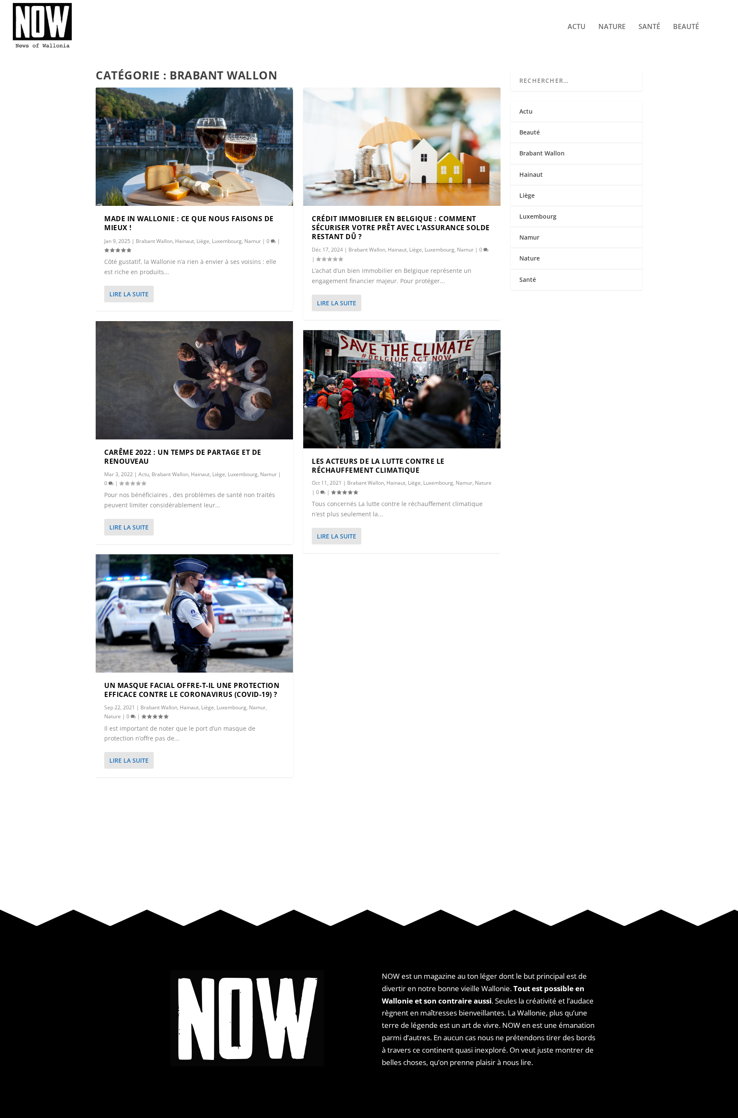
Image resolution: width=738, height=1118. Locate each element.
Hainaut (184, 241)
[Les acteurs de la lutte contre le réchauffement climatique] (402, 389)
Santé (649, 27)
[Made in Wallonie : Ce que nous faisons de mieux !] (194, 147)
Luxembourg (227, 241)
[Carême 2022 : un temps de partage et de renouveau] (194, 380)
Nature (612, 27)
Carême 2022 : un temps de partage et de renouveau (182, 457)
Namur (252, 241)
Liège (202, 241)
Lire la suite (129, 294)
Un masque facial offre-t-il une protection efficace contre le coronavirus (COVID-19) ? (191, 690)
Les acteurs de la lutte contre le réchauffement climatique (378, 466)
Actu (577, 27)
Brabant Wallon (154, 241)
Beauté (686, 27)
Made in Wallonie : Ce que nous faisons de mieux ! (189, 223)
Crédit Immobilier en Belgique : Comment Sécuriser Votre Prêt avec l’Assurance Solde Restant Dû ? (401, 227)
